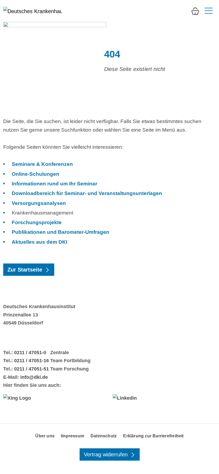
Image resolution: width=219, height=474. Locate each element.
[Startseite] (32, 11)
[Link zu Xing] (55, 398)
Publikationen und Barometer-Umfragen (60, 232)
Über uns (44, 436)
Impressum (72, 436)
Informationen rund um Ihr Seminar (54, 183)
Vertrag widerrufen (106, 454)
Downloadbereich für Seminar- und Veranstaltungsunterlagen (87, 193)
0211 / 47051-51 (31, 369)
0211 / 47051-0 (30, 352)
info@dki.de (34, 377)
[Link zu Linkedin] (164, 398)
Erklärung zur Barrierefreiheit (153, 436)
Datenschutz (104, 436)
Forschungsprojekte (37, 222)
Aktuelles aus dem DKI (39, 242)
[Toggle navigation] (208, 11)
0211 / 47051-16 (31, 360)
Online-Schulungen (35, 174)
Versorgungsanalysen (39, 203)
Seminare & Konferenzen (42, 164)
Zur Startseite (25, 270)
